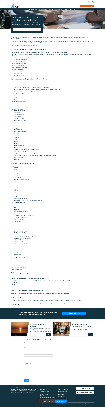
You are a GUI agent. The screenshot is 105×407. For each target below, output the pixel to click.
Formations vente (33, 9)
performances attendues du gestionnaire (23, 57)
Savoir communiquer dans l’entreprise (20, 261)
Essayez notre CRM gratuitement (84, 392)
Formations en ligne (62, 391)
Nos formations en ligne (84, 388)
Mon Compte (76, 6)
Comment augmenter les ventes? (47, 397)
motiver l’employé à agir (24, 179)
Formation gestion (44, 394)
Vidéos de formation (44, 395)
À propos (58, 6)
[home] (16, 6)
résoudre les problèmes (32, 248)
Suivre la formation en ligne (27, 29)
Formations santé (68, 9)
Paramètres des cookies (81, 403)
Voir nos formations (61, 401)
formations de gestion (34, 45)
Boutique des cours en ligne (87, 6)
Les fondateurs (61, 396)
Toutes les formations (44, 391)
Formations (52, 6)
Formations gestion (43, 9)
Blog (66, 6)
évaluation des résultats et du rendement (21, 231)
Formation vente (43, 392)
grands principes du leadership (20, 84)
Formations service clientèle (55, 9)
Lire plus (48, 334)
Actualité (70, 6)
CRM (75, 9)
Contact (62, 6)
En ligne (56, 323)
